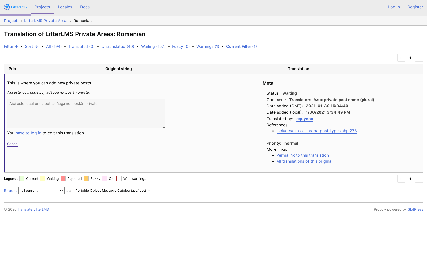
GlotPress (415, 209)
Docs (85, 6)
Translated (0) (81, 46)
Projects (42, 6)
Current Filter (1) (241, 46)
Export (10, 190)
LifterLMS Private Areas (46, 20)
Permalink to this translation (303, 155)
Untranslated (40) (117, 46)
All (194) (54, 46)
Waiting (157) (153, 46)
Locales (65, 6)
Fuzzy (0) (181, 46)
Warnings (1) (207, 46)
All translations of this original (304, 161)
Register (415, 6)
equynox (304, 118)
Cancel (12, 144)
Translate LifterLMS (33, 209)
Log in (394, 6)
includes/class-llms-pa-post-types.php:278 (317, 130)
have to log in (28, 132)
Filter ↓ (11, 46)
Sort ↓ (31, 46)
